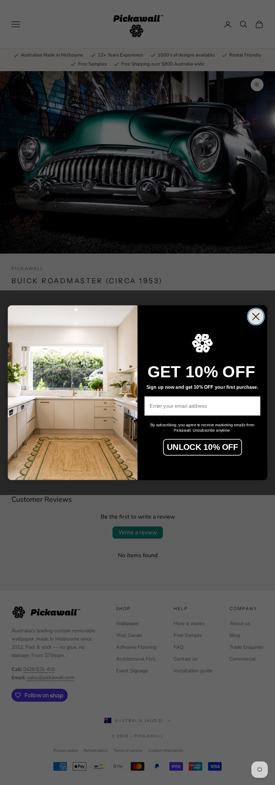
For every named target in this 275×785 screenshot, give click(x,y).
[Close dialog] (256, 316)
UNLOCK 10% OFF (202, 446)
